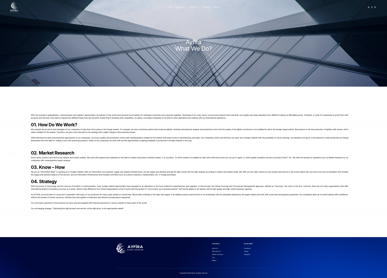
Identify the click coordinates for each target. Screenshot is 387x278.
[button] (215, 248)
